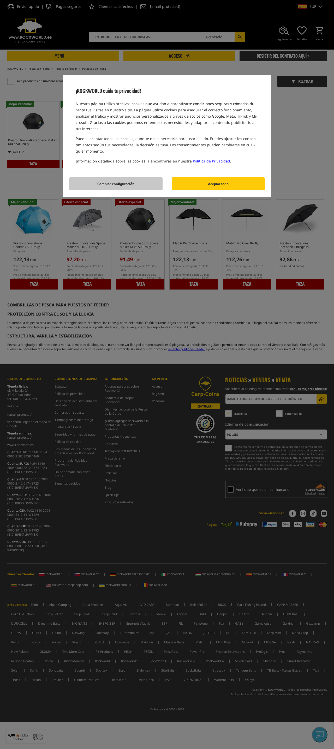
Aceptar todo (218, 184)
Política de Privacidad (211, 161)
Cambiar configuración (115, 184)
